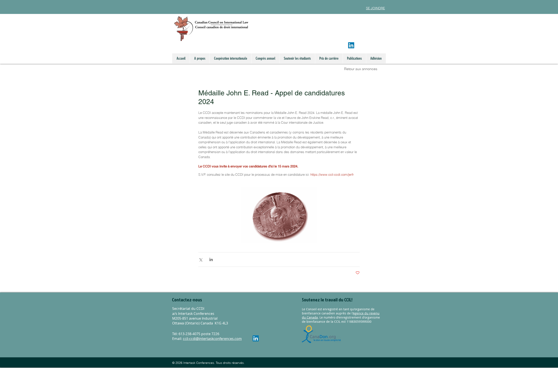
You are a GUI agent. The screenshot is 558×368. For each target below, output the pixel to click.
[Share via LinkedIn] (211, 259)
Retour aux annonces (360, 69)
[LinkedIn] (351, 45)
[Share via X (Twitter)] (200, 259)
